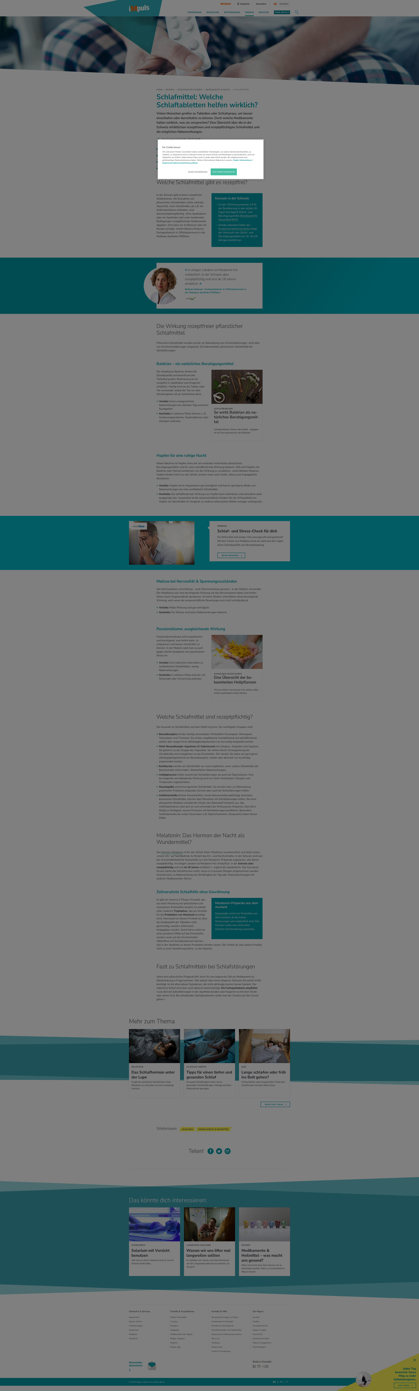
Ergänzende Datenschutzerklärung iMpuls (180, 163)
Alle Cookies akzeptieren (223, 171)
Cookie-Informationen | (243, 160)
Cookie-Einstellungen (197, 171)
